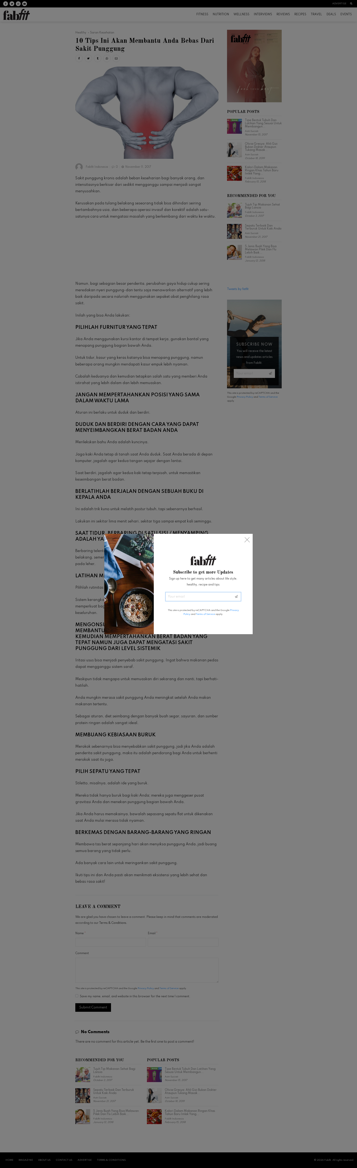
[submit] (236, 596)
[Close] (247, 540)
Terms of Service (205, 614)
